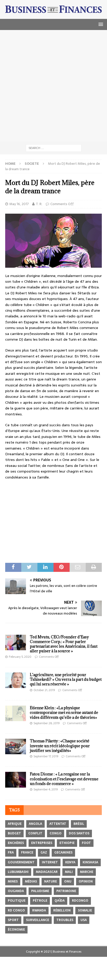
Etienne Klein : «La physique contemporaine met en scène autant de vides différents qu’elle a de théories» (64, 712)
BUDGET (14, 833)
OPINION (86, 881)
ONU (67, 881)
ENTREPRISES (41, 843)
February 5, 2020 (20, 656)
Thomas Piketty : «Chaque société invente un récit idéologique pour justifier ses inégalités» (60, 745)
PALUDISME (40, 891)
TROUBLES (64, 920)
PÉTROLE (40, 900)
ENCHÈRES (16, 843)
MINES (13, 881)
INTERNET (50, 862)
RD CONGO (16, 910)
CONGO (56, 833)
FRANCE (27, 852)
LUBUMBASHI (18, 871)
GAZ (44, 852)
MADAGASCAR (47, 871)
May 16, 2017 (19, 204)
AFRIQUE (15, 823)
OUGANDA (16, 891)
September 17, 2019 (46, 756)
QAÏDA (60, 900)
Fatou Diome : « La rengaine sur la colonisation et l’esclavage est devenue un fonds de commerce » (64, 779)
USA (84, 920)
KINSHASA (90, 862)
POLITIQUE (16, 900)
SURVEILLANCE (37, 920)
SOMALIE (85, 910)
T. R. (39, 204)
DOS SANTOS (79, 833)
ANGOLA (35, 823)
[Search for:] (54, 148)
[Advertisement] (53, 86)
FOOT (86, 843)
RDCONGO (80, 900)
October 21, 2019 (44, 690)
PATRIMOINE (66, 891)
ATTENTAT (57, 823)
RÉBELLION (62, 910)
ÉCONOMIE (16, 929)
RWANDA (39, 910)
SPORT (13, 920)
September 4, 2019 (46, 789)
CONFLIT (35, 833)
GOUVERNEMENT (21, 862)
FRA (11, 852)
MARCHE (86, 871)
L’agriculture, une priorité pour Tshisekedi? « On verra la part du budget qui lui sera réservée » (66, 679)
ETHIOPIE (67, 843)
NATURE (50, 881)
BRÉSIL (78, 823)
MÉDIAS (31, 881)
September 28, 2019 (46, 723)
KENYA (70, 862)
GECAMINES (63, 852)
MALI (69, 871)
